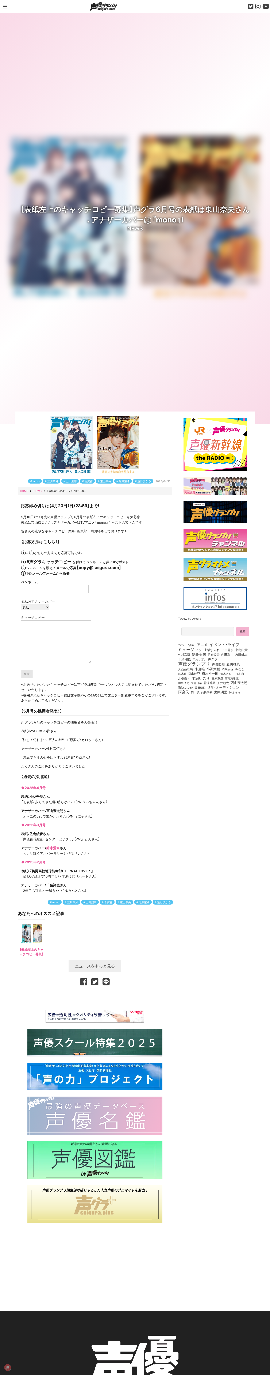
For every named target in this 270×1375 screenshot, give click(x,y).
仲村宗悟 (184, 654)
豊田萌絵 (200, 687)
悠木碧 (182, 673)
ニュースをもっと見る (95, 966)
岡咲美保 (228, 669)
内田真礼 (227, 654)
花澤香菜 (209, 683)
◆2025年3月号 (33, 824)
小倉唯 (200, 669)
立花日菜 (196, 683)
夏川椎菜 (233, 664)
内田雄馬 (241, 654)
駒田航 (195, 692)
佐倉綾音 (214, 654)
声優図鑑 (218, 664)
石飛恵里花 (232, 678)
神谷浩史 (183, 683)
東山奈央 (105, 481)
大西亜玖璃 (185, 669)
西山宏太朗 (239, 683)
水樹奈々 (184, 678)
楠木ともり (227, 674)
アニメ (202, 644)
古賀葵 (88, 481)
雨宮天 (183, 692)
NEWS (135, 228)
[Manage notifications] (7, 1367)
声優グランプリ (194, 663)
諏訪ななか (185, 687)
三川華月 (52, 481)
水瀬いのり (201, 678)
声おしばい (199, 659)
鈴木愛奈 (53, 847)
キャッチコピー (33, 617)
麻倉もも (235, 692)
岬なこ (239, 669)
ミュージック (190, 649)
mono (36, 481)
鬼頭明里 (220, 692)
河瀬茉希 (124, 481)
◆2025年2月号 (33, 861)
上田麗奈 (71, 481)
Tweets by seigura (189, 618)
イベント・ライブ (224, 644)
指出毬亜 (194, 673)
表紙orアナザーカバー (38, 601)
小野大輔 (213, 669)
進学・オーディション (223, 687)
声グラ (212, 659)
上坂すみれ (212, 650)
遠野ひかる (144, 481)
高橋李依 (206, 692)
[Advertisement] (95, 997)
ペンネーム (29, 581)
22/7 (181, 645)
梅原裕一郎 (210, 673)
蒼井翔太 (223, 683)
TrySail (190, 645)
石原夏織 (217, 678)
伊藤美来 (199, 654)
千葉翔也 (184, 659)
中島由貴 (241, 650)
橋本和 (240, 673)
